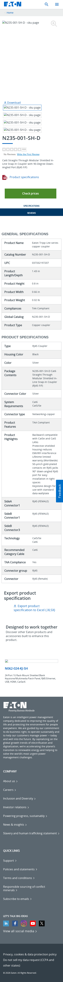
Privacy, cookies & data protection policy (30, 954)
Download (13, 103)
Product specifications (24, 177)
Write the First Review (28, 154)
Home (10, 12)
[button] (30, 193)
